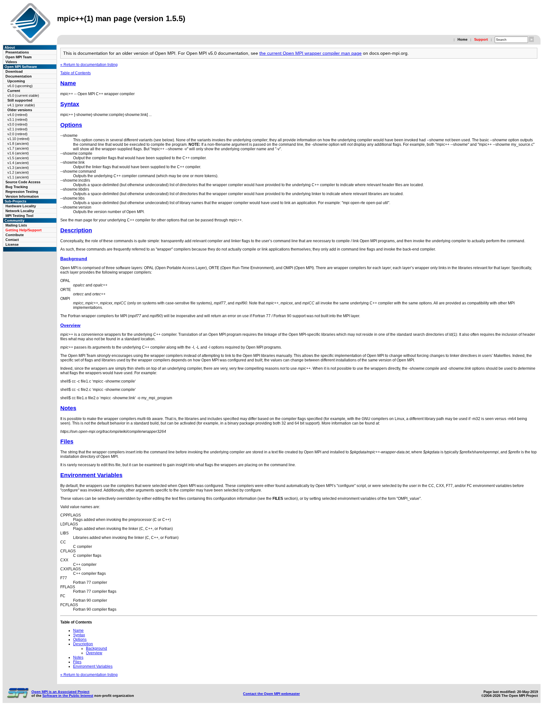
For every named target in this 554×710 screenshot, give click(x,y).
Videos (11, 62)
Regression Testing (21, 192)
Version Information (22, 196)
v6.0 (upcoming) (20, 86)
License (12, 244)
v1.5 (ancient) (18, 158)
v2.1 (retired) (17, 129)
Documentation (18, 76)
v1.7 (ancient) (18, 148)
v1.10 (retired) (18, 139)
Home (462, 39)
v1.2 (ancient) (18, 172)
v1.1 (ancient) (18, 177)
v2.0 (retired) (17, 134)
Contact (12, 240)
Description (76, 230)
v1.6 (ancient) (18, 153)
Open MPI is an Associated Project (60, 692)
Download (14, 71)
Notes (68, 408)
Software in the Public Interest (67, 696)
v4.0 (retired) (17, 115)
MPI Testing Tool (19, 216)
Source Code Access (22, 182)
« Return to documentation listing (89, 64)
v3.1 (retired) (17, 119)
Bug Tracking (16, 187)
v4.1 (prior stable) (21, 105)
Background (73, 258)
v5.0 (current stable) (23, 95)
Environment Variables (91, 475)
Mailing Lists (16, 225)
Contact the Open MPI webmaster (271, 694)
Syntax (69, 104)
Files (66, 441)
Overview (70, 325)
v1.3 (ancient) (18, 167)
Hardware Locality (20, 206)
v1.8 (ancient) (18, 143)
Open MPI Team (18, 57)
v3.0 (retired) (17, 124)
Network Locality (19, 211)
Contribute (14, 235)
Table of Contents (75, 73)
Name (68, 83)
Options (71, 125)
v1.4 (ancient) (18, 163)
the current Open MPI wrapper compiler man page (310, 53)
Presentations (17, 52)
